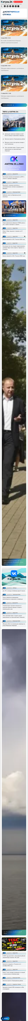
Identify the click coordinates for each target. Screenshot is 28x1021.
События (15, 984)
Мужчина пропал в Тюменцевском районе (15, 139)
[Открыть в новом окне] (5, 6)
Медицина (15, 174)
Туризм (19, 984)
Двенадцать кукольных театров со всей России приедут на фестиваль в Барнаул (14, 134)
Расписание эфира (11, 215)
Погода (14, 588)
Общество (5, 21)
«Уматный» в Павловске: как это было (13, 129)
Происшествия (16, 192)
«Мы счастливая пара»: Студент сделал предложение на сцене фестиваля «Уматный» (14, 149)
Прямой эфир (18, 1)
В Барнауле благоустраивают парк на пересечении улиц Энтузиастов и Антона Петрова (13, 562)
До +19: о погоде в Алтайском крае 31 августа (13, 932)
